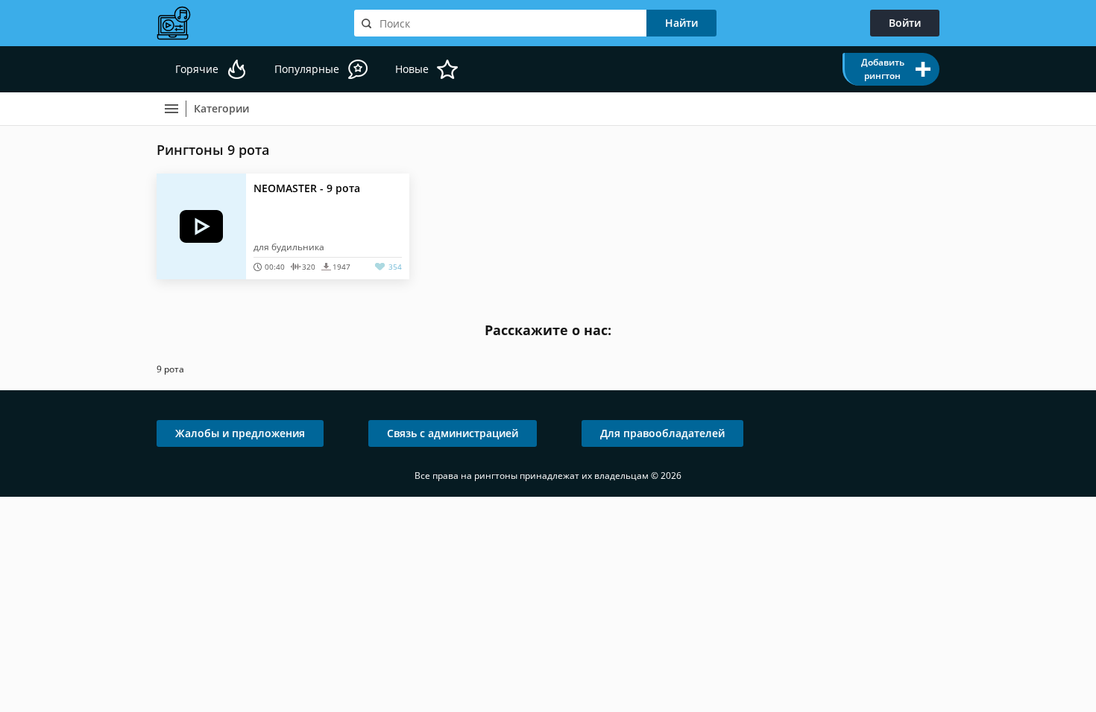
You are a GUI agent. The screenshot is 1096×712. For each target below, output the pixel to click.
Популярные (306, 69)
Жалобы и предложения (240, 433)
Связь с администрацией (452, 433)
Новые (412, 69)
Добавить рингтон (882, 69)
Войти (905, 23)
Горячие (196, 69)
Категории (221, 108)
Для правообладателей (662, 433)
